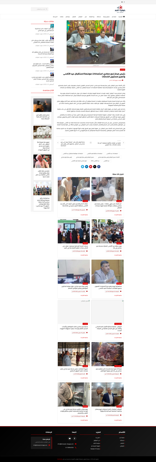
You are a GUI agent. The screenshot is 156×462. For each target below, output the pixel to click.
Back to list (90, 142)
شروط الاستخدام (95, 446)
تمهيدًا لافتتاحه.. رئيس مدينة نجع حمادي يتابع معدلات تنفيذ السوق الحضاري (74, 370)
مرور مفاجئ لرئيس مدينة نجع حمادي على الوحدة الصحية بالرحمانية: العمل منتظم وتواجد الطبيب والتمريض (74, 411)
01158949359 (69, 447)
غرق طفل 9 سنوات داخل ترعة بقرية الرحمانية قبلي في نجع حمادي (44, 29)
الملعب (122, 443)
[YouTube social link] (122, 2)
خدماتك (119, 243)
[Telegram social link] (82, 166)
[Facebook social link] (124, 2)
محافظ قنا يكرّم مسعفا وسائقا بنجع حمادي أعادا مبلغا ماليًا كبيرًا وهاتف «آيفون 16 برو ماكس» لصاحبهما (42, 203)
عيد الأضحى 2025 (95, 161)
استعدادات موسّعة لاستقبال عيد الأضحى (73, 153)
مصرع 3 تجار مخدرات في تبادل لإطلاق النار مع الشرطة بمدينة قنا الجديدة (43, 53)
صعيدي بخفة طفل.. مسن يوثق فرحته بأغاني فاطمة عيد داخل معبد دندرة (42, 174)
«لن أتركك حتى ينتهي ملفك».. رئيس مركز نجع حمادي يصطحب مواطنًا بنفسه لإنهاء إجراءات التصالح (108, 205)
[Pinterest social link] (90, 166)
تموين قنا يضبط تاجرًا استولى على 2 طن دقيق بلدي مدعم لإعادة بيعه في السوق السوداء (43, 146)
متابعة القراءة (118, 215)
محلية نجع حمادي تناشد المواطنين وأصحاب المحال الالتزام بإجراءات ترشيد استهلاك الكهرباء (74, 327)
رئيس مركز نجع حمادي (66, 157)
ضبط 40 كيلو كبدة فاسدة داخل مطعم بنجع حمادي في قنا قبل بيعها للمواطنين (109, 370)
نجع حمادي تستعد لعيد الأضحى (79, 161)
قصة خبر (122, 70)
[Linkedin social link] (86, 166)
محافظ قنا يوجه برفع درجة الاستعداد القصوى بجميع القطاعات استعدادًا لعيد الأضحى (108, 287)
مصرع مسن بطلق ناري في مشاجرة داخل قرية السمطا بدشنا (42, 117)
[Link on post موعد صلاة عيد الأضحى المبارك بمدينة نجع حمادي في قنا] (107, 231)
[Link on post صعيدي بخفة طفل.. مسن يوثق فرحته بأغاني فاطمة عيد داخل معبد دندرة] (42, 161)
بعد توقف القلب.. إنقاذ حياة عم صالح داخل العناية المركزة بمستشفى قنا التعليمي (42, 41)
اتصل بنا (98, 437)
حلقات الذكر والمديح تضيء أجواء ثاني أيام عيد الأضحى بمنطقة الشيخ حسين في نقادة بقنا (74, 204)
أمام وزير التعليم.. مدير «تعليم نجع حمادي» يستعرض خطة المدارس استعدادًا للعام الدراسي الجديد (42, 79)
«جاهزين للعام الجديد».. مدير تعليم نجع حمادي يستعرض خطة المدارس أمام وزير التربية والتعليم (43, 65)
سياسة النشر (96, 443)
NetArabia (59, 459)
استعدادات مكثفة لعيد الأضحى (94, 153)
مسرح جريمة (118, 324)
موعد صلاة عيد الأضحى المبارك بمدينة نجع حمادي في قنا (109, 247)
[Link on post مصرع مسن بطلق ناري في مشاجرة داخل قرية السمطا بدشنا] (42, 105)
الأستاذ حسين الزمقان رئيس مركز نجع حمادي (109, 157)
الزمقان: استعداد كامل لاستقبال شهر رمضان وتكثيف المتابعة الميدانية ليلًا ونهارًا (108, 410)
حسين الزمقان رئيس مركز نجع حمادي (85, 157)
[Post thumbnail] (52, 25)
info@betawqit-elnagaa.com (66, 444)
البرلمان (122, 446)
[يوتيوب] (70, 438)
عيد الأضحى (106, 161)
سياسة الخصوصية (95, 448)
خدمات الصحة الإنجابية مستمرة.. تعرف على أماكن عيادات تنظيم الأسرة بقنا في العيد (75, 247)
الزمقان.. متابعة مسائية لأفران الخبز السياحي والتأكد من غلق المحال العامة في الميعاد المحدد (108, 328)
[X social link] (94, 166)
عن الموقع (97, 440)
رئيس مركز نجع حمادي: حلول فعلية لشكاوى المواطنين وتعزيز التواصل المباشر (74, 287)
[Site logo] (120, 9)
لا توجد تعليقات (39, 34)
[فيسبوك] (74, 438)
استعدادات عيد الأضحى (112, 153)
